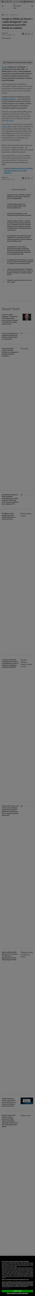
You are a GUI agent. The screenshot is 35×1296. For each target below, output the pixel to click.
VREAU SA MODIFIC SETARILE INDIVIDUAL (17, 1293)
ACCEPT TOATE (17, 1291)
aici (5, 1273)
